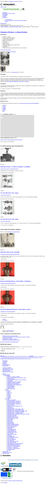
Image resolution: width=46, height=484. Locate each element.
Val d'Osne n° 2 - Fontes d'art (12, 447)
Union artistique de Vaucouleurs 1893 (14, 444)
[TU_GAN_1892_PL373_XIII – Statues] (7, 214)
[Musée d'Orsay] (6, 471)
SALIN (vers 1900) (38, 357)
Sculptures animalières (11, 386)
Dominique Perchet (15, 72)
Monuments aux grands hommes (15, 26)
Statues (21, 139)
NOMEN (4, 16)
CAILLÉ (5, 139)
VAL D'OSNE (17, 358)
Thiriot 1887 (9, 435)
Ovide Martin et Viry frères (12, 432)
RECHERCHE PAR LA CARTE (9, 13)
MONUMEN (5, 14)
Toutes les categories (6, 374)
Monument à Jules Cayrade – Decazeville (9, 252)
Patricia (9, 195)
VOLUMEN (5, 15)
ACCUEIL (5, 12)
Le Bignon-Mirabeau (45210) (12, 139)
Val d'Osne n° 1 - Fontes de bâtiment (13, 446)
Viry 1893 (9, 450)
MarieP (16, 168)
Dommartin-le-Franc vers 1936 (12, 418)
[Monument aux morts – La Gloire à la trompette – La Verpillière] (7, 161)
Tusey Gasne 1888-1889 (11, 439)
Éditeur (8, 391)
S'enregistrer (11, 1)
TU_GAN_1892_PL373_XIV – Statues (9, 192)
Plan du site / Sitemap (6, 370)
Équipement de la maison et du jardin (25, 358)
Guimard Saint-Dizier (11, 427)
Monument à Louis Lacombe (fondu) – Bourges (11, 339)
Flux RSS (20, 1)
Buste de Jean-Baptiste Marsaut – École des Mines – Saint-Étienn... (15, 281)
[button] (2, 116)
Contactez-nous (5, 451)
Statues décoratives (11, 358)
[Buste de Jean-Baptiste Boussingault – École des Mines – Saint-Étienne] (7, 304)
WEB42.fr (5, 482)
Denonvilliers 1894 (10, 407)
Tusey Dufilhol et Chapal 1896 (12, 437)
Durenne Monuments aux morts (12, 424)
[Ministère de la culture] (10, 471)
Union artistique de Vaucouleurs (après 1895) (15, 443)
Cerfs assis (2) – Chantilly (7, 337)
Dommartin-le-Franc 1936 (11, 416)
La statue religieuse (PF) (11, 429)
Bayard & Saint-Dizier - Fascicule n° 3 (14, 401)
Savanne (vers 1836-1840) (12, 434)
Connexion (16, 1)
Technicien (9, 397)
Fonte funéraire (10, 380)
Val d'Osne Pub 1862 (11, 449)
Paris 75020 (28, 357)
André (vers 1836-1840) (11, 399)
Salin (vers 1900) (10, 433)
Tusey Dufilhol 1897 (11, 436)
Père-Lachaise (32, 357)
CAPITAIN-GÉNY (10, 356)
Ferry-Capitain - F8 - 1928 (12, 426)
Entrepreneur (9, 392)
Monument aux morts (36, 356)
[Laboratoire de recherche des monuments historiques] (14, 471)
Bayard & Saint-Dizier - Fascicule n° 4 (14, 402)
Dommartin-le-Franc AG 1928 (12, 417)
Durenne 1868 (9, 420)
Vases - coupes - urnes (11, 388)
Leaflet (33, 136)
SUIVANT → (11, 114)
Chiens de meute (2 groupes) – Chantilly (10, 338)
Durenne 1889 (9, 421)
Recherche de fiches (4, 25)
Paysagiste (9, 395)
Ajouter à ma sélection (12, 51)
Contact (6, 21)
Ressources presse (6, 453)
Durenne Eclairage (10, 422)
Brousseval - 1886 (10, 404)
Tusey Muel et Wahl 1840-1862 (12, 441)
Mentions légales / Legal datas (8, 371)
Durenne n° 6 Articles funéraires (13, 425)
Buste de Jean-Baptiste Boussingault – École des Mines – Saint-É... (15, 309)
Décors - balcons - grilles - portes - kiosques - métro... (16, 377)
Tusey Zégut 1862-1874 (11, 442)
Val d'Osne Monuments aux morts (13, 445)
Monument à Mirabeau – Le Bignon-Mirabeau (13, 32)
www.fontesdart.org (8, 19)
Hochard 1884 (9, 428)
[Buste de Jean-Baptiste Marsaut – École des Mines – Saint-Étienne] (7, 276)
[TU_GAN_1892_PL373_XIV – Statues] (7, 187)
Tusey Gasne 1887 (10, 438)
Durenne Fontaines (10, 423)
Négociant (9, 394)
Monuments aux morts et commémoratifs (8, 168)
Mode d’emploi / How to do (8, 369)
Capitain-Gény (9, 406)
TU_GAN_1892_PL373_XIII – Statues (9, 219)
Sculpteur (2, 358)
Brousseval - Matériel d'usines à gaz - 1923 (14, 405)
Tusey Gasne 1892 (4, 195)
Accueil (1, 26)
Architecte (9, 390)
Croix (15, 356)
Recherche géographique (7, 452)
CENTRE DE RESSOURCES (16, 480)
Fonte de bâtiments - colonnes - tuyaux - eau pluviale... (17, 379)
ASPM (9, 480)
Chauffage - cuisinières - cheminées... (13, 376)
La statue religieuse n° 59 (11, 431)
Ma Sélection (5, 363)
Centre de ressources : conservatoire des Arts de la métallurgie (16, 20)
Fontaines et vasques (26, 356)
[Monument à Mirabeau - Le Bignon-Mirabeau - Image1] (2, 71)
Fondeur (8, 393)
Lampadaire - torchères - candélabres (13, 382)
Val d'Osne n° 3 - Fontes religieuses (13, 448)
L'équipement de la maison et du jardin (14, 381)
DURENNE (18, 356)
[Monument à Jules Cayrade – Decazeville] (7, 246)
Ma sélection (5, 17)
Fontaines (21, 356)
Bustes (6, 356)
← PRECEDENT (5, 114)
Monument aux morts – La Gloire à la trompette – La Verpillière (15, 166)
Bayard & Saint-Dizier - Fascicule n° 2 (14, 400)
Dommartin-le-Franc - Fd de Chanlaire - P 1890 (15, 409)
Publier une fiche (3, 6)
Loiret (18, 139)
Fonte (31, 356)
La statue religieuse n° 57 (11, 430)
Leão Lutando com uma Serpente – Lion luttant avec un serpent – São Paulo (16, 336)
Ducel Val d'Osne (10, 419)
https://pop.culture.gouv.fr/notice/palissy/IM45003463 (29, 103)
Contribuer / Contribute (7, 367)
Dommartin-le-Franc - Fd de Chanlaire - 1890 (15, 408)
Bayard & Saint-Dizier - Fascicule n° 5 (14, 403)
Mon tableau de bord (6, 364)
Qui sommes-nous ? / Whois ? (8, 368)
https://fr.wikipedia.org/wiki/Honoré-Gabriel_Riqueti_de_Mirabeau (17, 81)
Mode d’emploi (5, 365)
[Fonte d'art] (1, 471)
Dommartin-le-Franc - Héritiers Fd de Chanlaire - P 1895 (17, 410)
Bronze (1, 139)
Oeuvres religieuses (22, 357)
